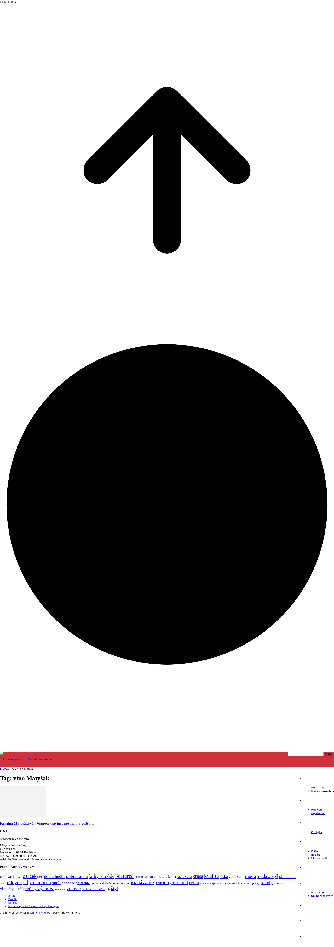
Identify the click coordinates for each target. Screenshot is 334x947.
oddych (14, 882)
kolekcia (184, 876)
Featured (124, 876)
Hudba (315, 854)
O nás (11, 895)
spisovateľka (242, 883)
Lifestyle (309, 800)
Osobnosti (310, 883)
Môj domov (318, 813)
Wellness (316, 809)
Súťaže (308, 936)
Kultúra (308, 841)
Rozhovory (318, 892)
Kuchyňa (316, 832)
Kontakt (13, 902)
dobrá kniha (77, 876)
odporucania (37, 882)
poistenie (83, 883)
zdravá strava (93, 888)
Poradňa (309, 867)
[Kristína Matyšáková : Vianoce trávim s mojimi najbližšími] (23, 816)
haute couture (157, 876)
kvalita (211, 876)
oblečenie (287, 876)
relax (194, 882)
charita (19, 877)
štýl (114, 888)
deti (40, 876)
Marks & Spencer (236, 877)
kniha (172, 877)
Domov (4, 768)
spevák (216, 883)
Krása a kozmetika (322, 791)
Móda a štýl (318, 787)
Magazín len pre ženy (36, 912)
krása (198, 876)
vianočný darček (12, 889)
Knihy (314, 851)
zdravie (74, 888)
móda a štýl (267, 876)
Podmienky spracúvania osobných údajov (33, 906)
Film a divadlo (320, 858)
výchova (45, 888)
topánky (255, 883)
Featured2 (141, 876)
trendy (267, 882)
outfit (56, 883)
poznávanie (142, 882)
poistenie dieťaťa (101, 883)
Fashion (309, 778)
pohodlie (68, 883)
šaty (108, 889)
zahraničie (60, 889)
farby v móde (101, 876)
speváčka (228, 883)
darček (30, 876)
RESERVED (205, 883)
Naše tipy (309, 920)
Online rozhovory (322, 896)
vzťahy (31, 888)
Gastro (308, 822)
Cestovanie (311, 905)
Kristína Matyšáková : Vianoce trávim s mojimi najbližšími (47, 823)
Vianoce (279, 883)
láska (224, 876)
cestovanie (7, 876)
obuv (3, 883)
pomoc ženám (120, 883)
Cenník (12, 899)
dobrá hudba (54, 876)
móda (250, 876)
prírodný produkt (171, 882)
